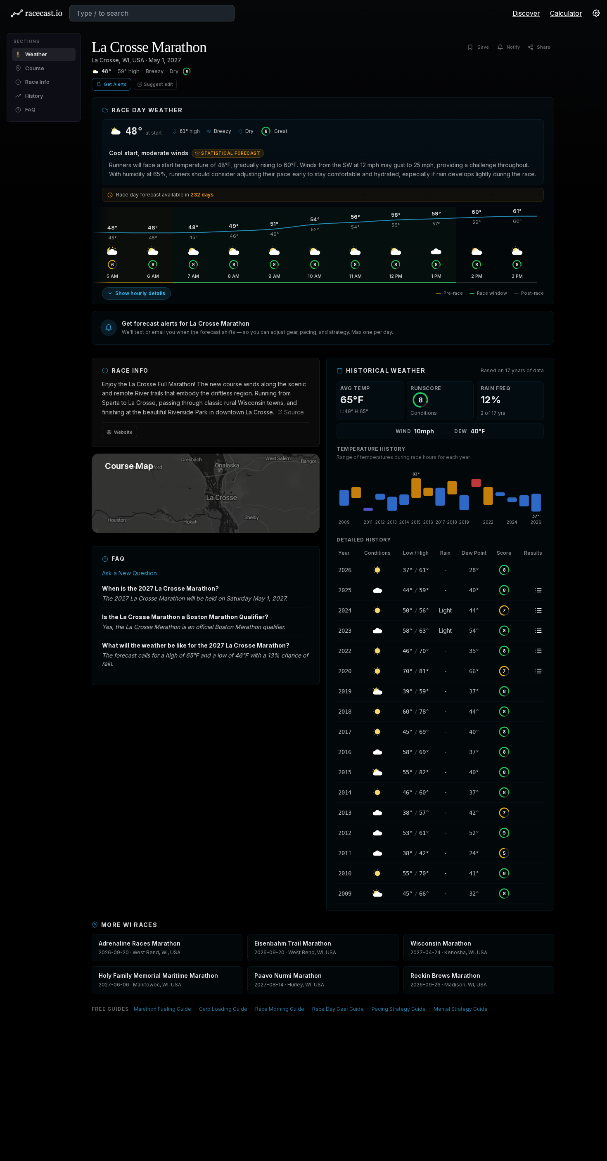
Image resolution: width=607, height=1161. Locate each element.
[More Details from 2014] (347, 792)
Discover (526, 13)
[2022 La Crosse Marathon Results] (530, 651)
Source (294, 412)
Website (123, 432)
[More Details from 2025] (347, 590)
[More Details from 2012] (347, 833)
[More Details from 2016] (347, 752)
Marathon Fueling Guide (162, 1009)
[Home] (36, 13)
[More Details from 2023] (347, 631)
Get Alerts (115, 84)
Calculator (566, 13)
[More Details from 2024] (347, 610)
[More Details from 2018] (347, 711)
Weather (36, 54)
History (34, 95)
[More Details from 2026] (347, 570)
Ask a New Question (129, 573)
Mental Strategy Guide (461, 1009)
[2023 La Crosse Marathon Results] (530, 630)
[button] (323, 328)
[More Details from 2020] (347, 671)
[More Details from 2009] (347, 893)
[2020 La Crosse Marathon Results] (530, 671)
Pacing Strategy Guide (399, 1009)
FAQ (30, 109)
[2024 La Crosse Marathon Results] (530, 610)
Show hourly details (140, 293)
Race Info (37, 81)
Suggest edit (158, 84)
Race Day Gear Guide (338, 1009)
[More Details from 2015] (347, 772)
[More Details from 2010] (347, 873)
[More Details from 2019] (347, 691)
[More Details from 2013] (347, 813)
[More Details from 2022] (347, 651)
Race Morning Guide (279, 1009)
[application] (440, 497)
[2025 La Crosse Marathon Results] (530, 590)
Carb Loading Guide (223, 1009)
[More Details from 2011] (347, 853)
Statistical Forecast (230, 153)
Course (34, 68)
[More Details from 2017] (347, 732)
